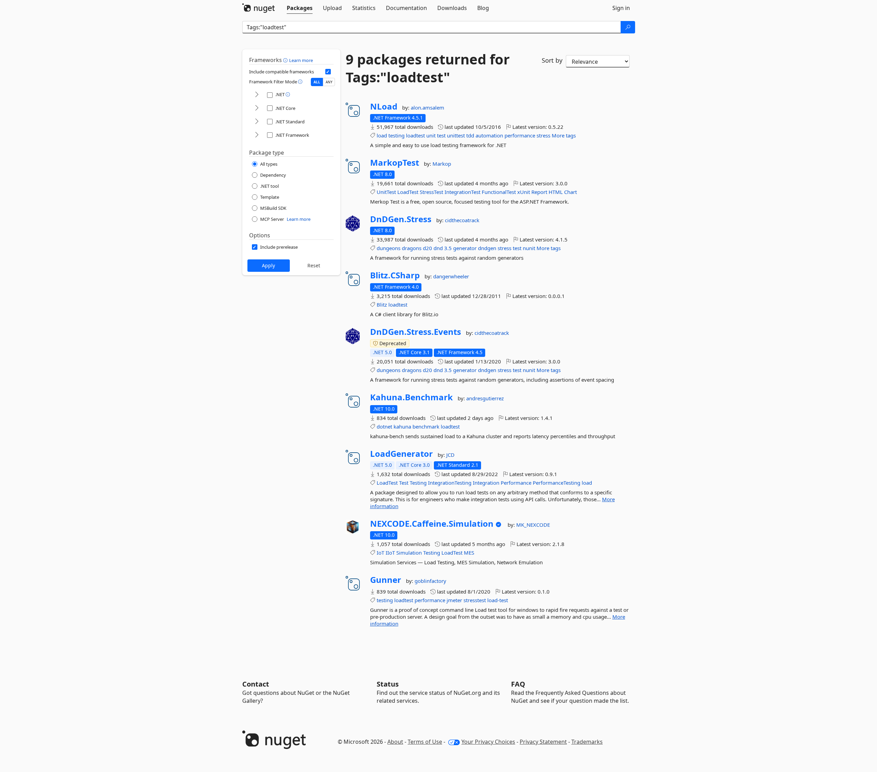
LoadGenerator (401, 453)
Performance (516, 482)
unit (431, 135)
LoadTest (407, 191)
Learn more (301, 60)
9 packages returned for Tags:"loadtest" (428, 68)
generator (465, 248)
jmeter (454, 600)
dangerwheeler (451, 276)
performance (519, 135)
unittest (456, 135)
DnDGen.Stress (400, 219)
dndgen (487, 248)
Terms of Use (425, 741)
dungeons (388, 248)
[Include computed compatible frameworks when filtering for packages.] (328, 71)
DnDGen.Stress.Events (415, 332)
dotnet (384, 426)
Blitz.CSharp (395, 275)
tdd (470, 135)
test (441, 135)
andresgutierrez (485, 398)
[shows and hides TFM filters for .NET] (256, 95)
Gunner (385, 580)
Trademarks (587, 741)
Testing (418, 482)
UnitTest (386, 191)
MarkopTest (394, 162)
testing (396, 135)
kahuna (402, 426)
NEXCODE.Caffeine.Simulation (431, 523)
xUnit (523, 191)
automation (489, 135)
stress (543, 135)
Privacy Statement (543, 741)
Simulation (409, 552)
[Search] (628, 27)
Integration (486, 482)
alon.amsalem (427, 107)
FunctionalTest (499, 191)
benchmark (425, 426)
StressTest (431, 191)
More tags (564, 135)
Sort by (552, 60)
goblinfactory (430, 580)
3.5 (448, 248)
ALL (317, 82)
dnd (438, 248)
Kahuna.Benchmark (411, 397)
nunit (529, 248)
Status (388, 684)
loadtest (415, 135)
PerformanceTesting (556, 482)
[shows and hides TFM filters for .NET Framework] (256, 135)
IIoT (390, 552)
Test (403, 482)
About (395, 741)
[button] (286, 60)
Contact (255, 684)
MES (469, 552)
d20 (427, 248)
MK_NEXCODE (533, 524)
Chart (570, 191)
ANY (329, 82)
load (382, 135)
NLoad (383, 106)
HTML (556, 191)
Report (539, 191)
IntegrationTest (462, 191)
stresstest (474, 600)
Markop (441, 163)
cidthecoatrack (462, 220)
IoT (380, 552)
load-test (497, 600)
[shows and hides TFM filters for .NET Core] (256, 108)
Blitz (382, 304)
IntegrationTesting (449, 482)
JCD (450, 454)
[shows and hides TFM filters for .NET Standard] (256, 121)
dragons (411, 248)
